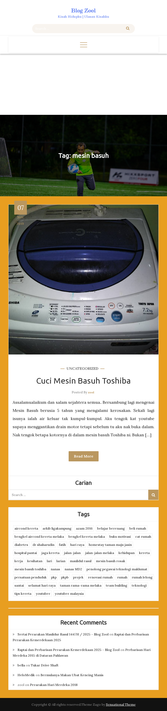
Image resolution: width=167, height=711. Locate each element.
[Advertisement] (83, 84)
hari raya (77, 545)
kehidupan (127, 553)
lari (49, 561)
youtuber (43, 593)
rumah (122, 577)
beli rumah (137, 528)
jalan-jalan (72, 553)
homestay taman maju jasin (110, 545)
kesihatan (34, 561)
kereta (144, 553)
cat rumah (143, 536)
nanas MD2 (73, 569)
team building (116, 585)
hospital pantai (25, 553)
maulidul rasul (80, 561)
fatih (62, 545)
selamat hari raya (42, 585)
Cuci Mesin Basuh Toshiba (83, 380)
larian (60, 561)
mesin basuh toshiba (30, 569)
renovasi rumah (100, 577)
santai (19, 585)
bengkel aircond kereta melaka (39, 536)
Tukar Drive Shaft (44, 665)
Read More (83, 456)
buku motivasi (120, 536)
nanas (55, 569)
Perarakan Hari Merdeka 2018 (54, 685)
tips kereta (22, 593)
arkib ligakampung (57, 528)
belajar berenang (111, 528)
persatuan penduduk (30, 577)
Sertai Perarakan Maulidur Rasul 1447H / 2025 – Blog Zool (63, 634)
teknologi (139, 585)
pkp (54, 577)
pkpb (65, 577)
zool (91, 392)
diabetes (21, 545)
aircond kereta (26, 528)
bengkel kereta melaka (86, 536)
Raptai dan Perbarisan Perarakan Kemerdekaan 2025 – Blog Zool (69, 650)
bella (21, 665)
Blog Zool (83, 10)
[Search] (127, 28)
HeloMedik (26, 675)
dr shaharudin (43, 545)
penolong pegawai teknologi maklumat (117, 569)
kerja (18, 561)
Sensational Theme (121, 704)
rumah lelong (142, 577)
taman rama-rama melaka (80, 585)
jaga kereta (50, 553)
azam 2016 (84, 528)
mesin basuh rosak (110, 561)
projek (78, 577)
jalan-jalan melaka (99, 553)
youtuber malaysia (69, 593)
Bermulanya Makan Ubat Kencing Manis (72, 675)
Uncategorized (82, 368)
